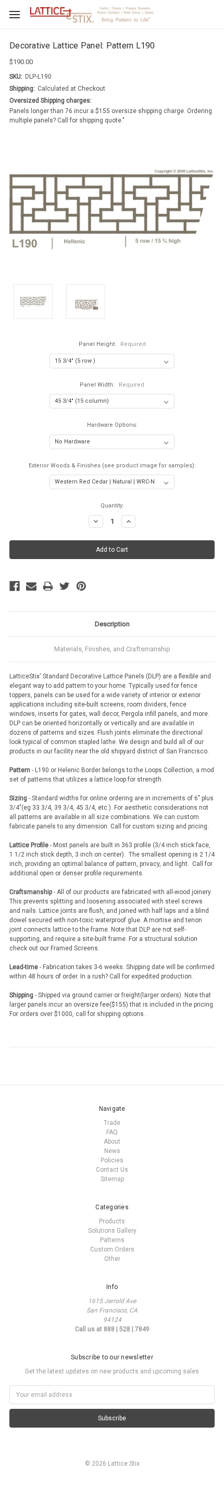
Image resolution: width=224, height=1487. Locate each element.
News (112, 1151)
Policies (112, 1160)
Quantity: (112, 505)
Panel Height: (112, 344)
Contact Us (112, 1169)
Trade (112, 1122)
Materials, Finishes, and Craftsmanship (112, 649)
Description (112, 624)
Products (112, 1221)
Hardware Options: (112, 425)
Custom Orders (112, 1249)
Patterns (112, 1240)
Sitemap (112, 1179)
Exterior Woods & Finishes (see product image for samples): (112, 465)
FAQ (112, 1132)
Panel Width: (112, 384)
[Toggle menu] (14, 14)
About (112, 1141)
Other (112, 1258)
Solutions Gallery (112, 1230)
